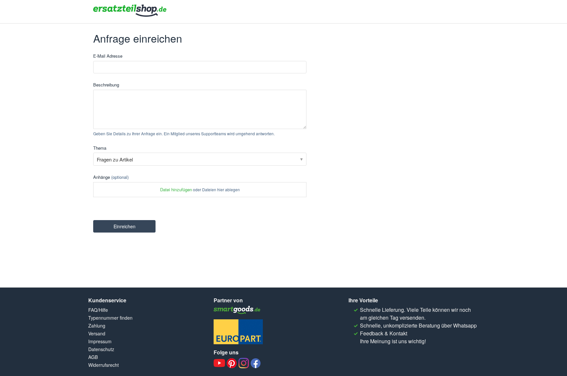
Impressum (100, 341)
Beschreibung (106, 85)
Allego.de (238, 310)
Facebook (256, 363)
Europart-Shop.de (238, 331)
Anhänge (111, 177)
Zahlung (96, 325)
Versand (96, 333)
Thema (99, 148)
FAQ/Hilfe (98, 310)
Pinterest (232, 363)
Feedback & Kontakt (383, 333)
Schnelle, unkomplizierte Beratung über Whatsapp (418, 325)
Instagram (243, 363)
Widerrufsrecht (103, 365)
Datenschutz (101, 349)
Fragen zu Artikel (115, 159)
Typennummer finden (110, 317)
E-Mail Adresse (107, 56)
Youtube (219, 363)
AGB (93, 357)
